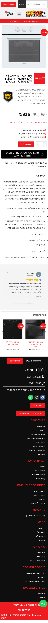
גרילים (42, 430)
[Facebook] (42, 397)
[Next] (2, 337)
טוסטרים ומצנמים (38, 434)
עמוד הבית (35, 21)
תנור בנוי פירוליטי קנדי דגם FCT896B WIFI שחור (35, 344)
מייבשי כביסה (39, 491)
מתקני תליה (40, 536)
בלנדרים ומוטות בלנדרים (35, 573)
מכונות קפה (40, 442)
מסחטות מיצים (39, 446)
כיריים (42, 466)
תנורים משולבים (38, 474)
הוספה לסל (26, 144)
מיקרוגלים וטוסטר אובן (36, 438)
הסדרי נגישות (24, 609)
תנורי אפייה (27, 21)
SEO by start (5, 616)
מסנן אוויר (41, 552)
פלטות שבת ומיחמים (37, 450)
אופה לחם (41, 426)
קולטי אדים (40, 478)
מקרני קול (41, 532)
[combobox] (37, 4)
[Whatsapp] (30, 397)
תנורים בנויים (14, 122)
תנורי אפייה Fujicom (16, 21)
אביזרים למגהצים (38, 503)
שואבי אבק (41, 556)
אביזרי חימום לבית (37, 560)
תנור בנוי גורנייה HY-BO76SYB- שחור (12, 343)
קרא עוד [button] (38, 296)
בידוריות (41, 528)
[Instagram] (36, 397)
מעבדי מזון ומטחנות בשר (35, 581)
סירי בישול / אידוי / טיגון (35, 515)
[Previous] (45, 337)
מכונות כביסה (39, 495)
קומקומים (41, 454)
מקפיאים (41, 593)
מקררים (42, 597)
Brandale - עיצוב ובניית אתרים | (26, 614)
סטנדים (42, 540)
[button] (19, 14)
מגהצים (42, 499)
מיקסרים (41, 577)
